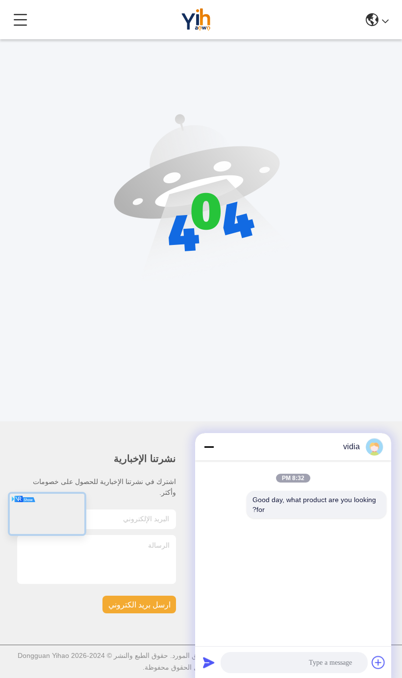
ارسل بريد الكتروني (139, 605)
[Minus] (209, 447)
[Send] (209, 662)
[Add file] (378, 662)
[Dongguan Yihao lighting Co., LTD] (197, 19)
